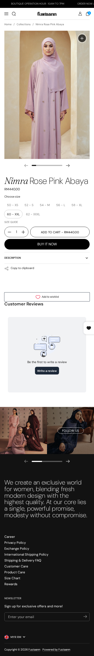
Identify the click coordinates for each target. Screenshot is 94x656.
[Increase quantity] (25, 232)
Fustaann (34, 649)
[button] (14, 14)
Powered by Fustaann (56, 649)
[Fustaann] (47, 14)
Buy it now (47, 244)
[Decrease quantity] (8, 232)
